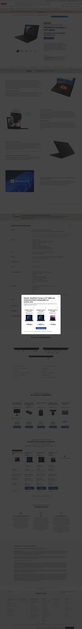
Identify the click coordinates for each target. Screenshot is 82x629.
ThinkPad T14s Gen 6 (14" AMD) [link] (53, 310)
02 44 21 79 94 (49, 331)
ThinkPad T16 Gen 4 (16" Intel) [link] (29, 310)
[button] (33, 307)
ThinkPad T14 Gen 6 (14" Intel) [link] (40, 310)
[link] (29, 317)
